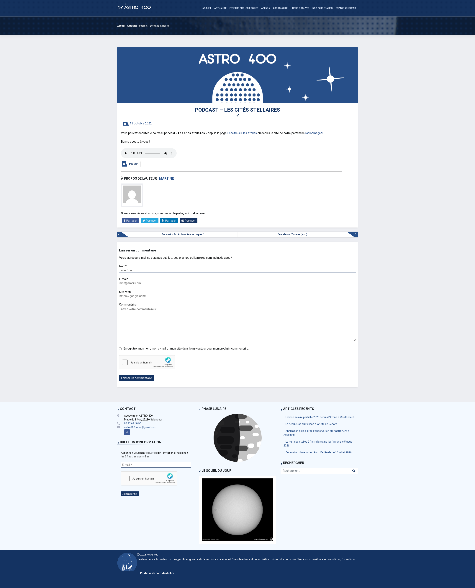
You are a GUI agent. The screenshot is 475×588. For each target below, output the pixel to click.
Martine (166, 178)
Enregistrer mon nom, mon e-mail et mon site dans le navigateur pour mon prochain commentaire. (186, 348)
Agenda (265, 8)
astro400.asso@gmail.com (140, 427)
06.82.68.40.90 (132, 423)
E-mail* (123, 279)
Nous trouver (300, 8)
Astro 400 (152, 554)
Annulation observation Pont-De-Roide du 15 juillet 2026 (319, 452)
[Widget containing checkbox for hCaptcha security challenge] (147, 362)
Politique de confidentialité (157, 573)
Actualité (220, 8)
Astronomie (280, 8)
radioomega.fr (314, 133)
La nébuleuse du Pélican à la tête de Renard (311, 424)
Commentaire (128, 304)
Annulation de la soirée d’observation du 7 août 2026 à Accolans (316, 432)
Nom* (123, 266)
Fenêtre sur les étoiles (244, 8)
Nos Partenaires (322, 8)
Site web (125, 292)
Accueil (206, 8)
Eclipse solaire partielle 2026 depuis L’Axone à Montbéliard (320, 417)
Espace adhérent (346, 8)
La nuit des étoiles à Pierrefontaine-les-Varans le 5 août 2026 (318, 443)
